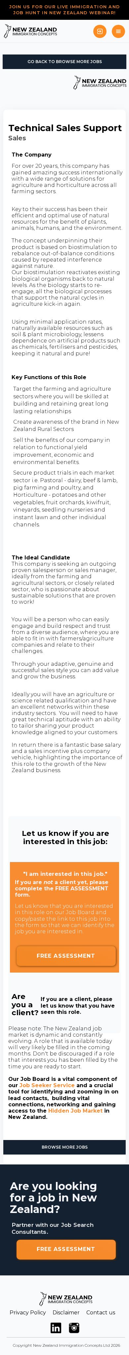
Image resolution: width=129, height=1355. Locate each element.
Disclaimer (66, 1312)
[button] (118, 31)
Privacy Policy (28, 1312)
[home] (30, 31)
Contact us (100, 1312)
